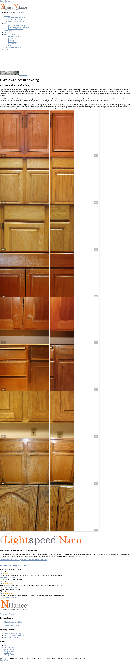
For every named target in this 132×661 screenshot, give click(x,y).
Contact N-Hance (10, 649)
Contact (6, 49)
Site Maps (7, 653)
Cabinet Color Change (15, 19)
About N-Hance (9, 34)
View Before (23, 75)
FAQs (6, 645)
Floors (6, 23)
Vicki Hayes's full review (8, 577)
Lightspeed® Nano (14, 36)
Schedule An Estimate (7, 614)
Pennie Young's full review (8, 587)
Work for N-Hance (14, 47)
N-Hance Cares (13, 38)
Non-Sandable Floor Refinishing (18, 27)
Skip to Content (5, 1)
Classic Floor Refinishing (16, 25)
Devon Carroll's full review (9, 597)
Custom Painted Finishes (16, 21)
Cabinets (7, 16)
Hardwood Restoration (15, 29)
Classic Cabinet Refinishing (17, 18)
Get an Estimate (9, 651)
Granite (6, 32)
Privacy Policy (9, 655)
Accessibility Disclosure (78, 658)
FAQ (10, 45)
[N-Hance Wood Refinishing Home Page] (13, 10)
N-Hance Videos (13, 44)
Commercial (8, 31)
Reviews (11, 40)
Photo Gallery (12, 42)
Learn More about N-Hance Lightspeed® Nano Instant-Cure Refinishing (23, 560)
